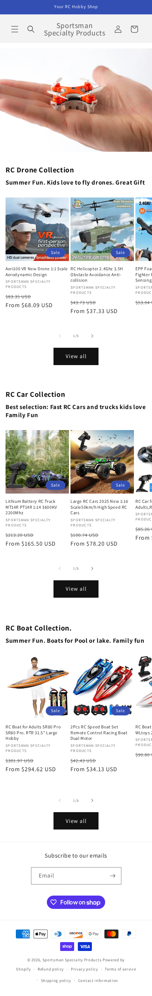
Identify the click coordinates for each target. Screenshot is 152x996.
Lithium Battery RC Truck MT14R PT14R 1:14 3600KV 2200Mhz (31, 506)
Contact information (98, 980)
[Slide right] (92, 336)
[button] (15, 29)
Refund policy (51, 969)
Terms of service (120, 969)
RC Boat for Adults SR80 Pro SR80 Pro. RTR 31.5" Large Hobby (33, 732)
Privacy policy (84, 969)
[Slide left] (60, 336)
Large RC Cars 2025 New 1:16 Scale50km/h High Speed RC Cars (99, 506)
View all (76, 356)
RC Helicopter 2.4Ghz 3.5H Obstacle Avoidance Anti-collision (96, 274)
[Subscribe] (113, 876)
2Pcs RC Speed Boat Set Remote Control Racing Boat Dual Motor (99, 732)
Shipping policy (56, 980)
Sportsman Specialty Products (72, 959)
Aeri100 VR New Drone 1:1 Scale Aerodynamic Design (37, 271)
